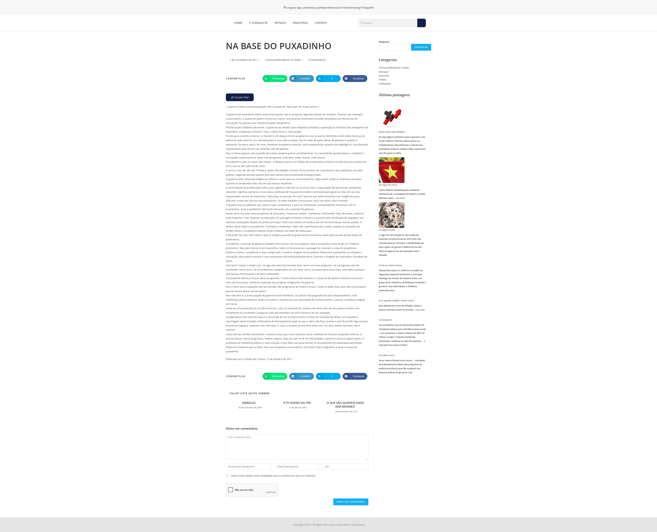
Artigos (280, 22)
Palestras (300, 22)
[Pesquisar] (421, 23)
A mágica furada (387, 229)
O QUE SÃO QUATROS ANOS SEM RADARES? (345, 404)
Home (238, 22)
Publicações (385, 83)
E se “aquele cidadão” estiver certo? (397, 300)
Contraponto (385, 319)
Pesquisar (384, 41)
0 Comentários (317, 59)
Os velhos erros (387, 355)
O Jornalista (258, 22)
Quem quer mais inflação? (392, 131)
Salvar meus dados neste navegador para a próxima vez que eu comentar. (273, 475)
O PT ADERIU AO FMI (297, 403)
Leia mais (400, 198)
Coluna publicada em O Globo (283, 59)
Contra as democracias (390, 265)
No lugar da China (388, 184)
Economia (384, 75)
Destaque (384, 71)
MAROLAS (249, 403)
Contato (321, 22)
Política (382, 79)
